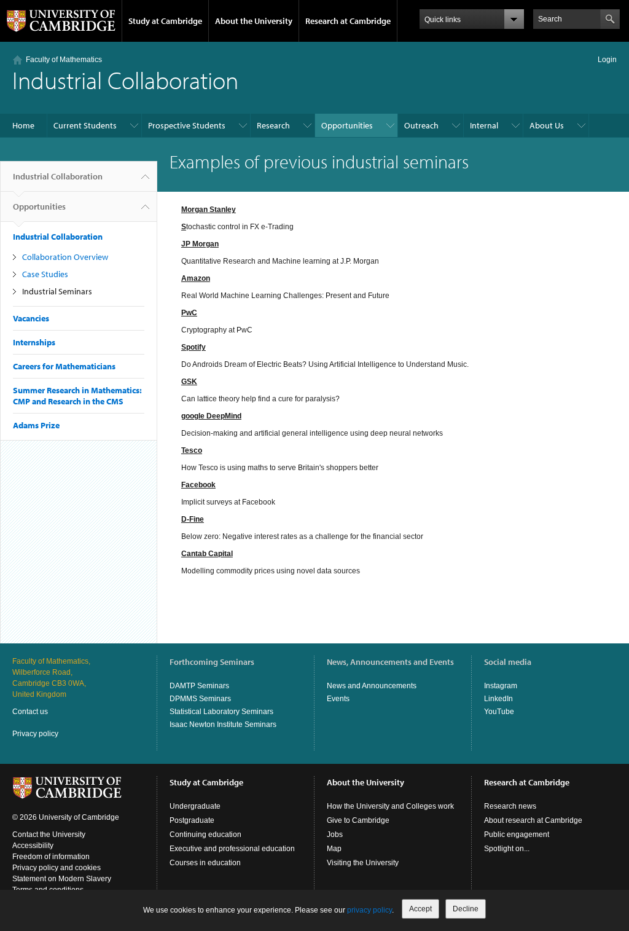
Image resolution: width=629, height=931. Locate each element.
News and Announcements (371, 686)
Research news (510, 806)
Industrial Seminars (57, 291)
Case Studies (45, 274)
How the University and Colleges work (390, 806)
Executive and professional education (232, 848)
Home (23, 125)
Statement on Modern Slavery (61, 878)
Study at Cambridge (165, 20)
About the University (253, 20)
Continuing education (205, 834)
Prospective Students (186, 125)
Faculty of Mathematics (64, 59)
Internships (34, 342)
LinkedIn (498, 698)
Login (607, 59)
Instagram (500, 686)
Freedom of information (51, 856)
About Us (546, 125)
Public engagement (516, 834)
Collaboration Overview (65, 256)
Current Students (85, 125)
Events (338, 698)
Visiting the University (363, 862)
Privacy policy (35, 733)
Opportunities (347, 125)
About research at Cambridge (533, 820)
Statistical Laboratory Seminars (221, 711)
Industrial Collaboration (58, 176)
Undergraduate (195, 806)
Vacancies (31, 318)
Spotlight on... (506, 848)
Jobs (335, 834)
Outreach (421, 125)
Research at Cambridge (348, 20)
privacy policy (369, 910)
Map (334, 848)
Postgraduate (192, 820)
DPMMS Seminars (200, 698)
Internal (484, 125)
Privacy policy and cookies (56, 867)
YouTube (499, 711)
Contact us (30, 711)
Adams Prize (36, 425)
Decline (466, 909)
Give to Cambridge (358, 820)
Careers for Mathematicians (64, 366)
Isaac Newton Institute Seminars (223, 724)
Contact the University (48, 834)
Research (273, 125)
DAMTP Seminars (199, 686)
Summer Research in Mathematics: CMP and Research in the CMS (77, 396)
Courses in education (205, 862)
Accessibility (32, 845)
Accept (420, 909)
